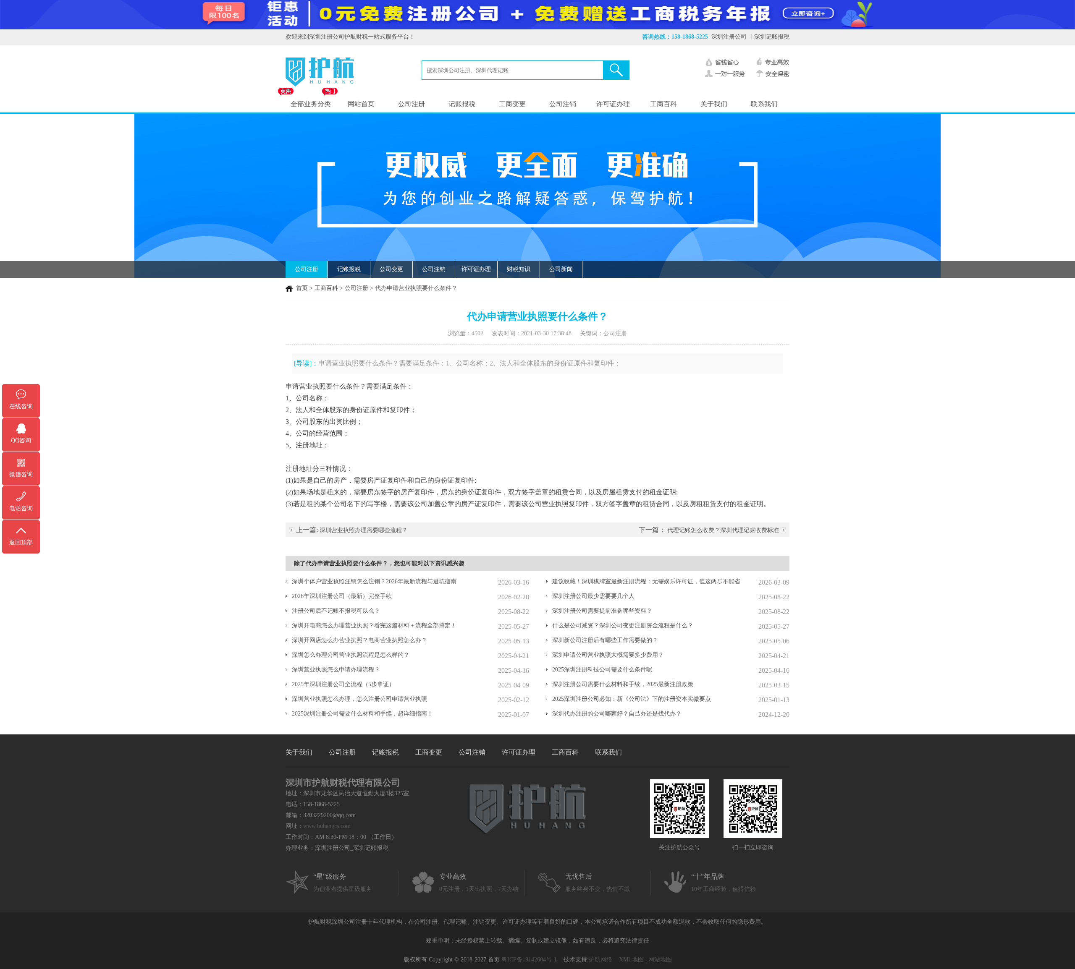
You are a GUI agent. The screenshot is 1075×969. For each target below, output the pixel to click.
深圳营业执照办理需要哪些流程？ (364, 530)
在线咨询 (21, 406)
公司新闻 (561, 269)
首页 (302, 288)
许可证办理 (613, 103)
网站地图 (660, 959)
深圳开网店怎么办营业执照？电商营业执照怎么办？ (359, 640)
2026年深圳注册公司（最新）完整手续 (342, 596)
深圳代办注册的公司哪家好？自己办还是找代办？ (617, 713)
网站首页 (361, 103)
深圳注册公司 (729, 37)
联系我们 (764, 103)
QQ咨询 (21, 440)
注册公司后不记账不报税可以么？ (336, 611)
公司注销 (562, 103)
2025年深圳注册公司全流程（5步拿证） (343, 684)
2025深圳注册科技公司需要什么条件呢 (602, 669)
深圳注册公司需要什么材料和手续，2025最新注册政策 (622, 684)
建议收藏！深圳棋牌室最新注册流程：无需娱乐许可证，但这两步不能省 (646, 581)
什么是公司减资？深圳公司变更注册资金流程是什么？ (622, 625)
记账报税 (461, 103)
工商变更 (512, 103)
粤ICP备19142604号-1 (529, 959)
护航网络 (600, 959)
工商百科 (663, 103)
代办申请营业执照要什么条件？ (416, 288)
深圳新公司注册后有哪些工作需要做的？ (605, 640)
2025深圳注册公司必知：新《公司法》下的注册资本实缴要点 (631, 699)
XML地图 (631, 959)
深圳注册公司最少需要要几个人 (593, 596)
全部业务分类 (311, 103)
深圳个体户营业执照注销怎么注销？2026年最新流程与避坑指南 (374, 581)
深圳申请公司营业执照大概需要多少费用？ (608, 655)
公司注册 (411, 103)
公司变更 (391, 269)
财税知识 (518, 269)
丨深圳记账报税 (768, 37)
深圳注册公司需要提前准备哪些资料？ (602, 611)
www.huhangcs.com (327, 826)
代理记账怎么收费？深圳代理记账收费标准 (723, 530)
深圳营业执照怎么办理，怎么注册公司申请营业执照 (359, 699)
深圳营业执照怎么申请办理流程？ (336, 669)
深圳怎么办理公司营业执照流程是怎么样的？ (350, 655)
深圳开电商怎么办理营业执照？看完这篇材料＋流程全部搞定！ (374, 625)
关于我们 (713, 103)
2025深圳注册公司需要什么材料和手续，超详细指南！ (362, 713)
